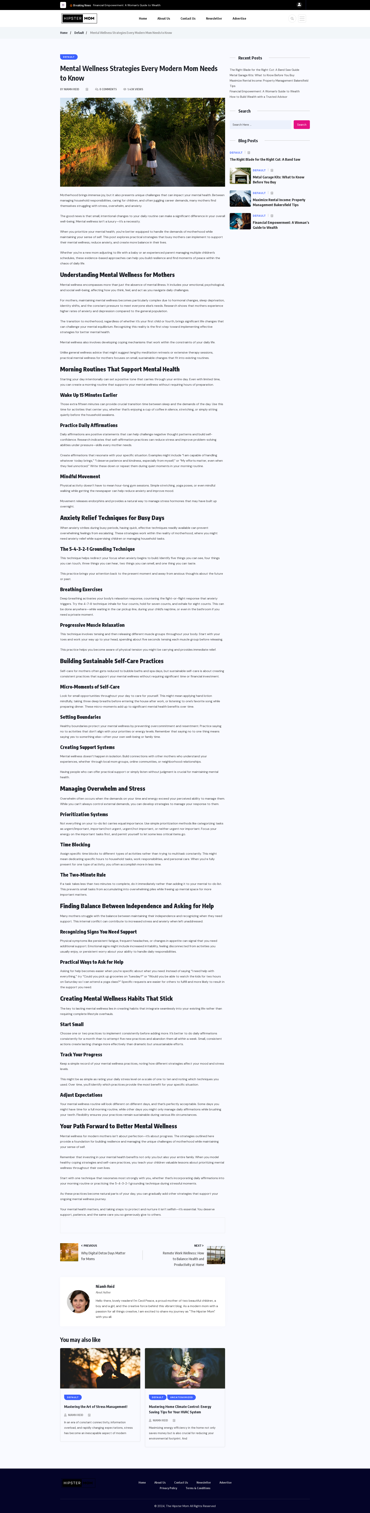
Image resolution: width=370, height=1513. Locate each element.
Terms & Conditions (198, 1488)
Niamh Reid (75, 1415)
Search (301, 125)
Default (79, 33)
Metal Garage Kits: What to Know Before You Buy (262, 75)
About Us (163, 18)
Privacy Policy (168, 1488)
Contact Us (188, 18)
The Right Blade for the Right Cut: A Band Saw (265, 159)
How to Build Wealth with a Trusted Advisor (258, 97)
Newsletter (214, 18)
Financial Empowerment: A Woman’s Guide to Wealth (127, 5)
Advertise (239, 18)
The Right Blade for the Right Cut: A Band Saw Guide (264, 70)
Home (143, 18)
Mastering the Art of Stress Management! (95, 1406)
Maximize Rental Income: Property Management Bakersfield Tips (269, 83)
